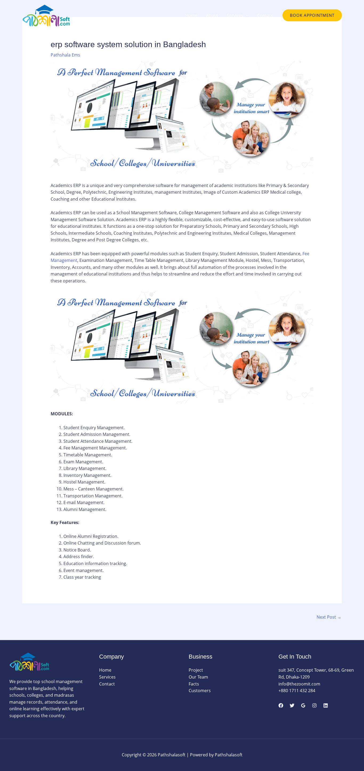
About (212, 15)
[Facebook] (280, 705)
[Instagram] (314, 705)
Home (191, 15)
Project (196, 670)
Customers (200, 690)
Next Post (329, 617)
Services (235, 15)
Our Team (198, 677)
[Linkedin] (325, 705)
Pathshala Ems (65, 55)
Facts (194, 684)
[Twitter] (292, 705)
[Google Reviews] (303, 705)
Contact (265, 15)
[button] (246, 15)
